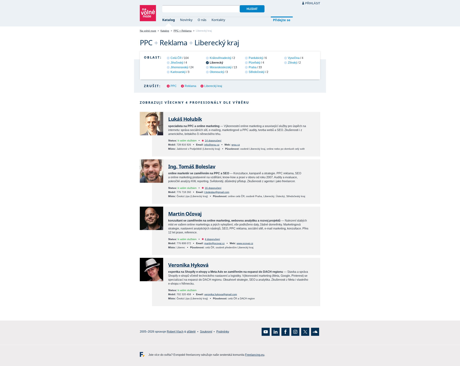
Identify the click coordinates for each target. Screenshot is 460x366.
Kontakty (218, 20)
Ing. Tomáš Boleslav (191, 166)
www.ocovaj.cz (245, 243)
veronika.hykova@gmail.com (220, 294)
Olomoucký (217, 71)
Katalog (168, 20)
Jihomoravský (179, 67)
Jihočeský (177, 62)
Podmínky (222, 331)
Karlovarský (178, 71)
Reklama (190, 86)
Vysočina (294, 57)
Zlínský (292, 62)
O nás (202, 20)
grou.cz (235, 144)
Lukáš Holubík (185, 119)
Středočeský (256, 71)
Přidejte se (281, 20)
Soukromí (206, 331)
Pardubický (256, 57)
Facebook (285, 332)
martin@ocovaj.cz (214, 243)
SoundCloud (315, 332)
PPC (174, 86)
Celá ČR (176, 57)
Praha (252, 67)
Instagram (295, 332)
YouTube (266, 332)
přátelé (191, 331)
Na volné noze (148, 30)
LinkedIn (276, 332)
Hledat (252, 9)
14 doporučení (213, 140)
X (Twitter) (305, 332)
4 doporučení (212, 239)
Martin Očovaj (185, 213)
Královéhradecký (220, 57)
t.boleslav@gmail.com (216, 192)
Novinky (186, 20)
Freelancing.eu (144, 354)
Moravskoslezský (221, 67)
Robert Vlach (175, 331)
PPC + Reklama (183, 30)
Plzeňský (254, 62)
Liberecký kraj (213, 86)
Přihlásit (312, 3)
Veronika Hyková (188, 264)
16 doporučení (213, 188)
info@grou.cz (211, 144)
